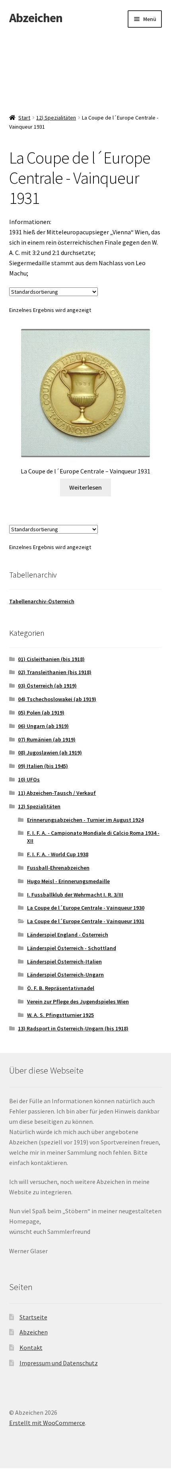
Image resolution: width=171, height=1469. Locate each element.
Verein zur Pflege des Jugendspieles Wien (78, 1001)
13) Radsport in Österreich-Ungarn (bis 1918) (73, 1028)
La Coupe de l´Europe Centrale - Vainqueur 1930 (85, 907)
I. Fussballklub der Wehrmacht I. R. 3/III (75, 894)
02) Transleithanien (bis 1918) (54, 672)
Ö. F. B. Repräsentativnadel (60, 988)
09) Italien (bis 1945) (43, 766)
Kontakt (31, 1347)
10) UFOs (29, 779)
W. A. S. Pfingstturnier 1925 (60, 1015)
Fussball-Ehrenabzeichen (58, 867)
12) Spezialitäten (56, 117)
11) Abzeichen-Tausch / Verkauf (57, 792)
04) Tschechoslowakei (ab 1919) (57, 699)
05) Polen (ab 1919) (41, 712)
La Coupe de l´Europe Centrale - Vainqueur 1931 (85, 921)
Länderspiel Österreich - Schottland (71, 948)
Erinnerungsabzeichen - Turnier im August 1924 (85, 819)
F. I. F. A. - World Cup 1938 (57, 854)
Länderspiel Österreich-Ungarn (65, 974)
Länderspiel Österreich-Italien (64, 961)
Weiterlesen (85, 487)
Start (24, 117)
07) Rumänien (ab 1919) (47, 739)
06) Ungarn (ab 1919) (43, 726)
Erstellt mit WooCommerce (47, 1423)
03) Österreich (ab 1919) (47, 685)
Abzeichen (35, 18)
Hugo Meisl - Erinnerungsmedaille (68, 881)
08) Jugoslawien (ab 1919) (50, 752)
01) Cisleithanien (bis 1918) (51, 659)
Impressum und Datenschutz (58, 1363)
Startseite (33, 1317)
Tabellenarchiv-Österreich (41, 601)
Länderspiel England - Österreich (67, 934)
